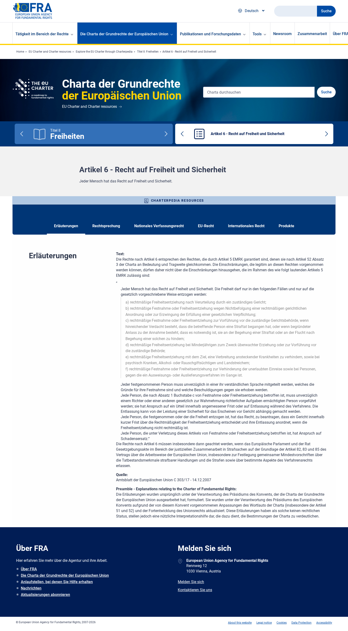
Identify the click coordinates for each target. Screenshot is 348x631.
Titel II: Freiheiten (148, 51)
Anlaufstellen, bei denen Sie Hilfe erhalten (57, 582)
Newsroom (282, 34)
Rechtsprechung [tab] (106, 226)
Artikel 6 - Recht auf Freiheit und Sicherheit (189, 51)
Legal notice (264, 622)
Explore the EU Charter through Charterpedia (104, 51)
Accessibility (324, 622)
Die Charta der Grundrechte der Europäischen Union (65, 575)
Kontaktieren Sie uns (195, 590)
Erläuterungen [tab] (66, 226)
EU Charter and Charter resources (50, 51)
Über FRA (29, 569)
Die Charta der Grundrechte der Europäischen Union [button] (124, 34)
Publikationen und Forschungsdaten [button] (210, 34)
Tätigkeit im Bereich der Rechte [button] (42, 34)
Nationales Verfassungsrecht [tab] (159, 226)
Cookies (282, 622)
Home (20, 51)
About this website (240, 622)
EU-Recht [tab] (206, 226)
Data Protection (301, 622)
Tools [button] (257, 34)
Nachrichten (31, 588)
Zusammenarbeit (312, 34)
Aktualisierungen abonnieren (45, 594)
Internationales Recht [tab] (246, 226)
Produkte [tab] (286, 226)
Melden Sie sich (191, 582)
